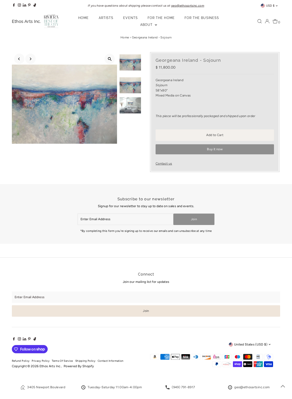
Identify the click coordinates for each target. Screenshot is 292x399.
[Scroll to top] (282, 386)
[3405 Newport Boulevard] (23, 388)
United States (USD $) (250, 344)
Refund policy (21, 360)
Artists (106, 18)
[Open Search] (260, 21)
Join (194, 219)
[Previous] (19, 59)
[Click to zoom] (109, 59)
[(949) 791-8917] (167, 388)
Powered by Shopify (79, 366)
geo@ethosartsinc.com (252, 387)
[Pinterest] (29, 5)
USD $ (270, 5)
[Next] (30, 59)
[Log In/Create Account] (267, 21)
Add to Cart (214, 135)
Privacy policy (41, 360)
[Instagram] (19, 5)
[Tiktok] (34, 5)
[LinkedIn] (25, 6)
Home (83, 18)
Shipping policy (85, 360)
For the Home (161, 18)
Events (130, 18)
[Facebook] (14, 5)
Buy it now (215, 149)
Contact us (164, 163)
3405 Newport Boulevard (46, 387)
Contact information (111, 360)
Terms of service (62, 360)
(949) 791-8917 (183, 387)
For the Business (202, 18)
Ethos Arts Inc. (50, 366)
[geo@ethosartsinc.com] (230, 388)
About (147, 25)
